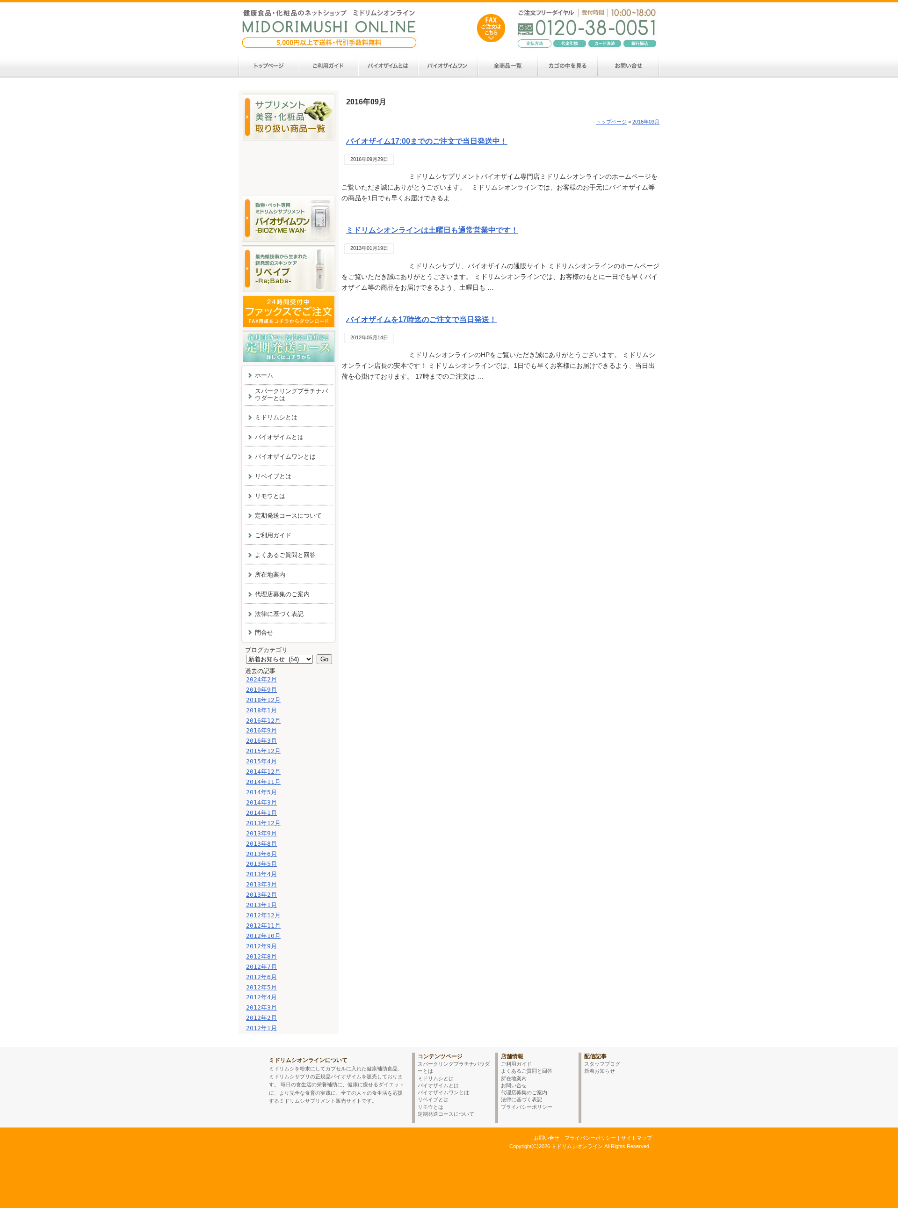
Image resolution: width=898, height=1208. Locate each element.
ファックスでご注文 (288, 311)
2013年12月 (263, 823)
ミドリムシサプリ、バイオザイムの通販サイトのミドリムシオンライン (319, 1145)
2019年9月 (261, 689)
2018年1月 (261, 710)
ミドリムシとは (276, 417)
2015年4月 (261, 761)
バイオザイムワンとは (448, 65)
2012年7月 (261, 966)
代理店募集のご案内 (282, 594)
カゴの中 (568, 65)
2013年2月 (261, 894)
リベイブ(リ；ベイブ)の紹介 (288, 268)
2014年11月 (263, 781)
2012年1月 (261, 1028)
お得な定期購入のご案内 (288, 346)
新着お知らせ (599, 1071)
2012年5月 (261, 987)
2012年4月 (261, 997)
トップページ (611, 121)
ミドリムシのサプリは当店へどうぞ (330, 22)
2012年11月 (263, 925)
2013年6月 (261, 853)
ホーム (269, 65)
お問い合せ (514, 1085)
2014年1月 (261, 812)
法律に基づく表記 (279, 613)
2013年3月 (261, 884)
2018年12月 (263, 699)
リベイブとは (273, 476)
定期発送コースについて (288, 515)
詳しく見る (363, 212)
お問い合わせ (628, 65)
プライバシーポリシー (526, 1107)
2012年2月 (261, 1017)
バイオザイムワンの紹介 (288, 218)
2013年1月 (261, 904)
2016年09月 (645, 121)
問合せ (264, 632)
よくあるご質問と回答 (285, 554)
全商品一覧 (508, 65)
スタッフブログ (602, 1064)
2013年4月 (261, 874)
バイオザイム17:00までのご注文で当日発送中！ (426, 141)
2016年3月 (261, 740)
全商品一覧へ (288, 117)
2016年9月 (261, 730)
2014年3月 (261, 802)
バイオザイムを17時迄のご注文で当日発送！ (421, 319)
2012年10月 (263, 935)
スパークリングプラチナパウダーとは (291, 395)
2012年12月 (263, 915)
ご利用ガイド (329, 65)
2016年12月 (263, 720)
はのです (491, 28)
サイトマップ (636, 1138)
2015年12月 (263, 750)
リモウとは (270, 495)
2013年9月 (261, 833)
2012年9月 (261, 946)
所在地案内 (270, 574)
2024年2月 (261, 679)
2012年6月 (261, 977)
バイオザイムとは (389, 65)
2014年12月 (263, 771)
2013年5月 (261, 863)
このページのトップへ (631, 1040)
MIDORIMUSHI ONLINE (251, 1075)
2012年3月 (261, 1007)
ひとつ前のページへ (573, 1040)
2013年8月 (261, 843)
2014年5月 (261, 792)
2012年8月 (261, 956)
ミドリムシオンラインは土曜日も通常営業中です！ (432, 230)
